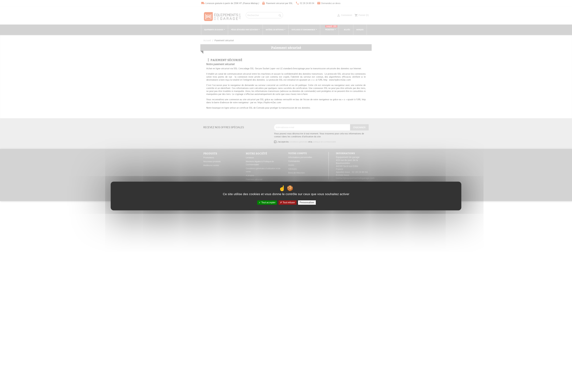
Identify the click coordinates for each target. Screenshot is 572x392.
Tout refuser (288, 202)
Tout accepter (268, 202)
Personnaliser (307, 202)
